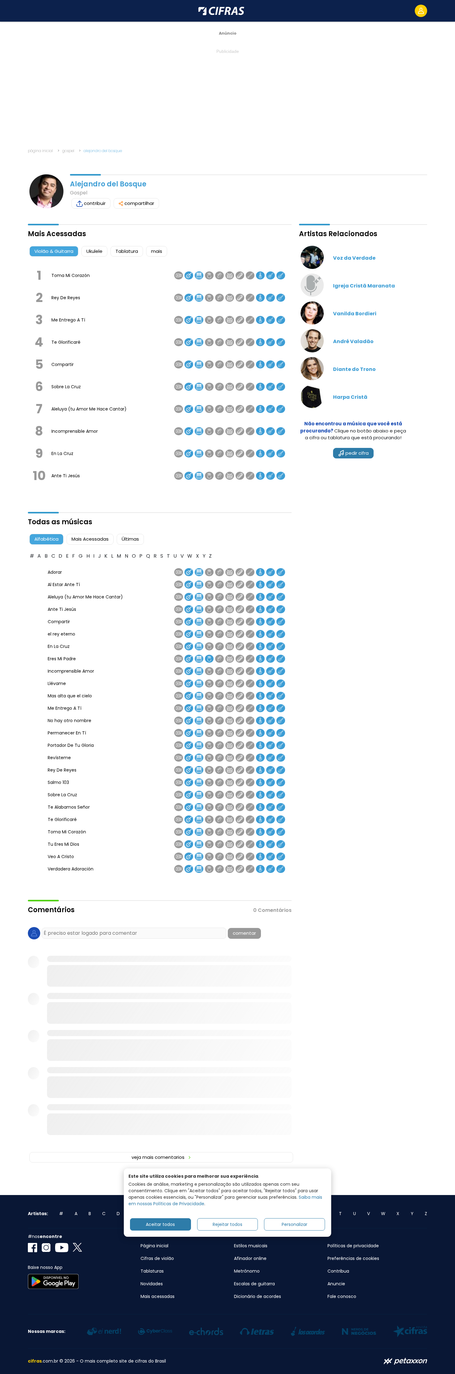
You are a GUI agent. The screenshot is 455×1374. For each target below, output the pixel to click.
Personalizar (294, 1224)
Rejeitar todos (227, 1224)
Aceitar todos (160, 1224)
